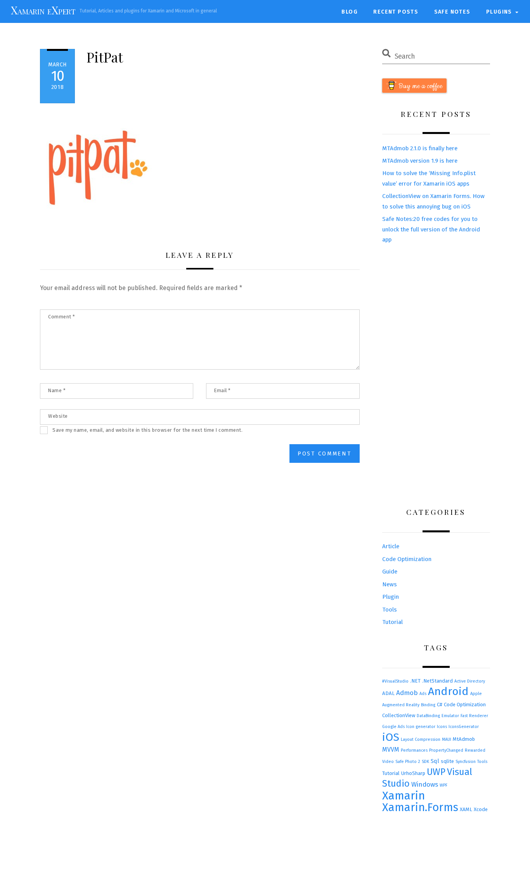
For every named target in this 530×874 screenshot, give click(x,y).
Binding (428, 704)
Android (448, 691)
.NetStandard (437, 681)
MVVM (390, 749)
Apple (476, 693)
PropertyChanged (446, 750)
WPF (443, 785)
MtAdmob (464, 739)
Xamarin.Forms (420, 807)
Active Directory (469, 681)
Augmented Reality (400, 704)
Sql (435, 761)
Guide (389, 571)
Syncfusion (466, 761)
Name (57, 390)
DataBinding (428, 715)
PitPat (105, 57)
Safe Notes (452, 12)
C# (439, 704)
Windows (424, 784)
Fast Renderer (474, 715)
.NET (415, 681)
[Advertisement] (436, 376)
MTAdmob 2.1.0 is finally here (419, 148)
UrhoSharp (413, 773)
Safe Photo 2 (407, 761)
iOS (390, 737)
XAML (466, 809)
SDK (425, 761)
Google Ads (393, 726)
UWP (436, 771)
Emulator (450, 715)
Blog (349, 12)
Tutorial (392, 622)
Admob (407, 693)
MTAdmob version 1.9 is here (419, 160)
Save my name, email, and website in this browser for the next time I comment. (147, 430)
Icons (442, 726)
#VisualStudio (395, 681)
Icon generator (420, 726)
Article (390, 546)
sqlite (447, 761)
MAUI (446, 739)
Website (58, 416)
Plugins (499, 12)
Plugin (390, 596)
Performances (414, 750)
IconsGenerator (464, 726)
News (389, 584)
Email (222, 390)
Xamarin (403, 796)
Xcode (481, 809)
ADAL (388, 693)
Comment (61, 317)
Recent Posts (395, 12)
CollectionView (398, 715)
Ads (422, 693)
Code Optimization (406, 559)
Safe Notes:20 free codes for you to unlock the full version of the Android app (431, 229)
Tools (389, 609)
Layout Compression (420, 739)
